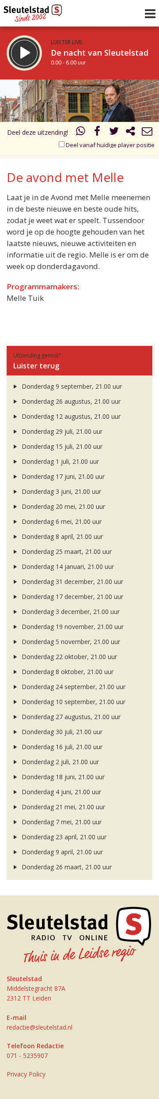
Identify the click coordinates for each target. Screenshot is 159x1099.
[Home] (33, 11)
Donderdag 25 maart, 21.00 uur (66, 551)
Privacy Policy (26, 1074)
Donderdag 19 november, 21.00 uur (72, 626)
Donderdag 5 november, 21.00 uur (70, 641)
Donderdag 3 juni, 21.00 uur (60, 491)
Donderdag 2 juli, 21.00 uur (59, 762)
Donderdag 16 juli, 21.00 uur (61, 747)
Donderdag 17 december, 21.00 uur (71, 596)
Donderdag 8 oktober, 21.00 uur (67, 671)
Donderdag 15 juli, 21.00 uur (61, 446)
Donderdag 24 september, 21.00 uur (72, 686)
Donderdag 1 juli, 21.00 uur (59, 461)
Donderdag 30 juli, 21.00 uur (61, 732)
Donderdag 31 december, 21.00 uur (71, 581)
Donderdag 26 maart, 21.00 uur (66, 867)
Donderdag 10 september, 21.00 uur (72, 701)
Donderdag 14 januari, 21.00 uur (67, 566)
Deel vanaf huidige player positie (109, 145)
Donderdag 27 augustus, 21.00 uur (70, 716)
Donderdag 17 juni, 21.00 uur (62, 476)
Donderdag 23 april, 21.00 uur (63, 837)
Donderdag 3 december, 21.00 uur (70, 611)
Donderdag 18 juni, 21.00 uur (62, 777)
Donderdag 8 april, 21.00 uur (61, 536)
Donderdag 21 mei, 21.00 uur (62, 807)
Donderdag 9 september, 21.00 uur (71, 386)
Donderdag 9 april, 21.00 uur (61, 852)
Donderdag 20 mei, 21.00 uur (62, 506)
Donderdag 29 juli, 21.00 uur (61, 431)
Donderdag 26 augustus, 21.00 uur (70, 401)
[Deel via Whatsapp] (80, 132)
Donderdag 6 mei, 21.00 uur (61, 521)
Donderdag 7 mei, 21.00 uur (61, 822)
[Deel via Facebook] (97, 132)
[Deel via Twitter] (113, 132)
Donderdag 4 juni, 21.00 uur (60, 792)
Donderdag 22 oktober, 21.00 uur (68, 656)
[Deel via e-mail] (147, 132)
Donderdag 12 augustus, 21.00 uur (70, 416)
